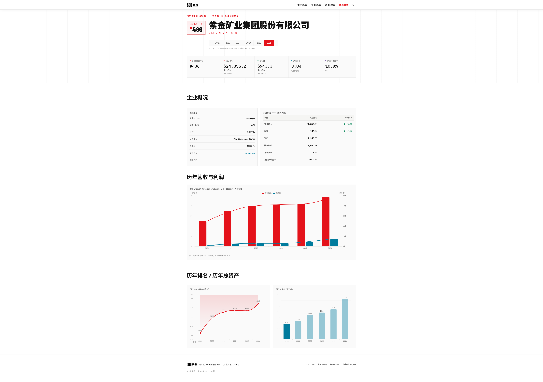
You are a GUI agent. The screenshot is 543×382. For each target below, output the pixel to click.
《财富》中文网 (349, 364)
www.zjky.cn (250, 153)
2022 (259, 43)
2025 (228, 43)
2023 (248, 43)
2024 (238, 43)
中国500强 (316, 4)
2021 (269, 43)
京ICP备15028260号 (206, 371)
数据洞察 (343, 4)
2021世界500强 (196, 24)
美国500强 (330, 4)
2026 (217, 43)
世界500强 (302, 4)
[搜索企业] (353, 5)
